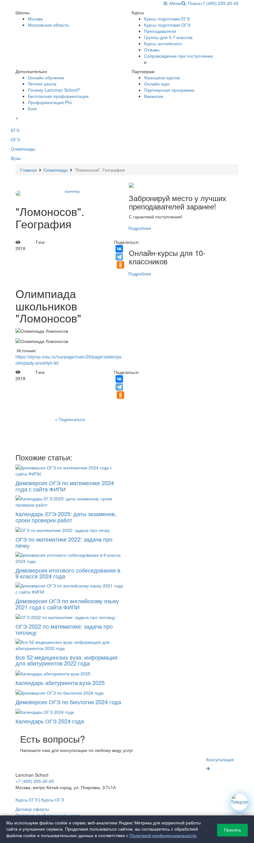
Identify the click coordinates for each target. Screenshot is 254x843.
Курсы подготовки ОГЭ (167, 25)
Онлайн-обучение (46, 77)
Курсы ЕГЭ (26, 800)
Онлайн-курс (157, 84)
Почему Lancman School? (54, 90)
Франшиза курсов (162, 77)
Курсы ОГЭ (52, 800)
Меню (174, 3)
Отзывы (152, 49)
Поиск (193, 3)
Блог (32, 108)
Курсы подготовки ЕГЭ (167, 18)
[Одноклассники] (120, 265)
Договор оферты (32, 809)
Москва (35, 18)
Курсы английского (163, 43)
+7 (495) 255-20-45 (219, 3)
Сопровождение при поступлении (178, 56)
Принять (232, 830)
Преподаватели (160, 31)
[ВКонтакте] (119, 248)
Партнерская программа (169, 90)
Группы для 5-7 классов (168, 37)
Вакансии (153, 96)
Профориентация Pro (50, 102)
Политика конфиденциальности (47, 815)
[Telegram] (119, 257)
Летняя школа (42, 84)
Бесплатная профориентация (58, 96)
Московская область (48, 25)
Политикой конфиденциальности (162, 835)
